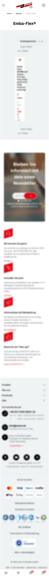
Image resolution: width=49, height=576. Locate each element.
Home (9, 13)
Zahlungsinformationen (24, 503)
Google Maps (15, 446)
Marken (19, 13)
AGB (7, 567)
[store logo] (24, 5)
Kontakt (7, 261)
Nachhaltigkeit (10, 330)
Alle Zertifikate (24, 527)
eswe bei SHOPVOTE (13, 364)
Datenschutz (31, 567)
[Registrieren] (30, 196)
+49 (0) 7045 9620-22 (22, 411)
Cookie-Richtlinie (18, 567)
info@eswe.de (17, 425)
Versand (7, 295)
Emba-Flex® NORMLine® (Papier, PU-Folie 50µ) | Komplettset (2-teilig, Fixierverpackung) (22, 78)
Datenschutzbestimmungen (18, 203)
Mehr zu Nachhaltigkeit (24, 552)
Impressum (42, 567)
